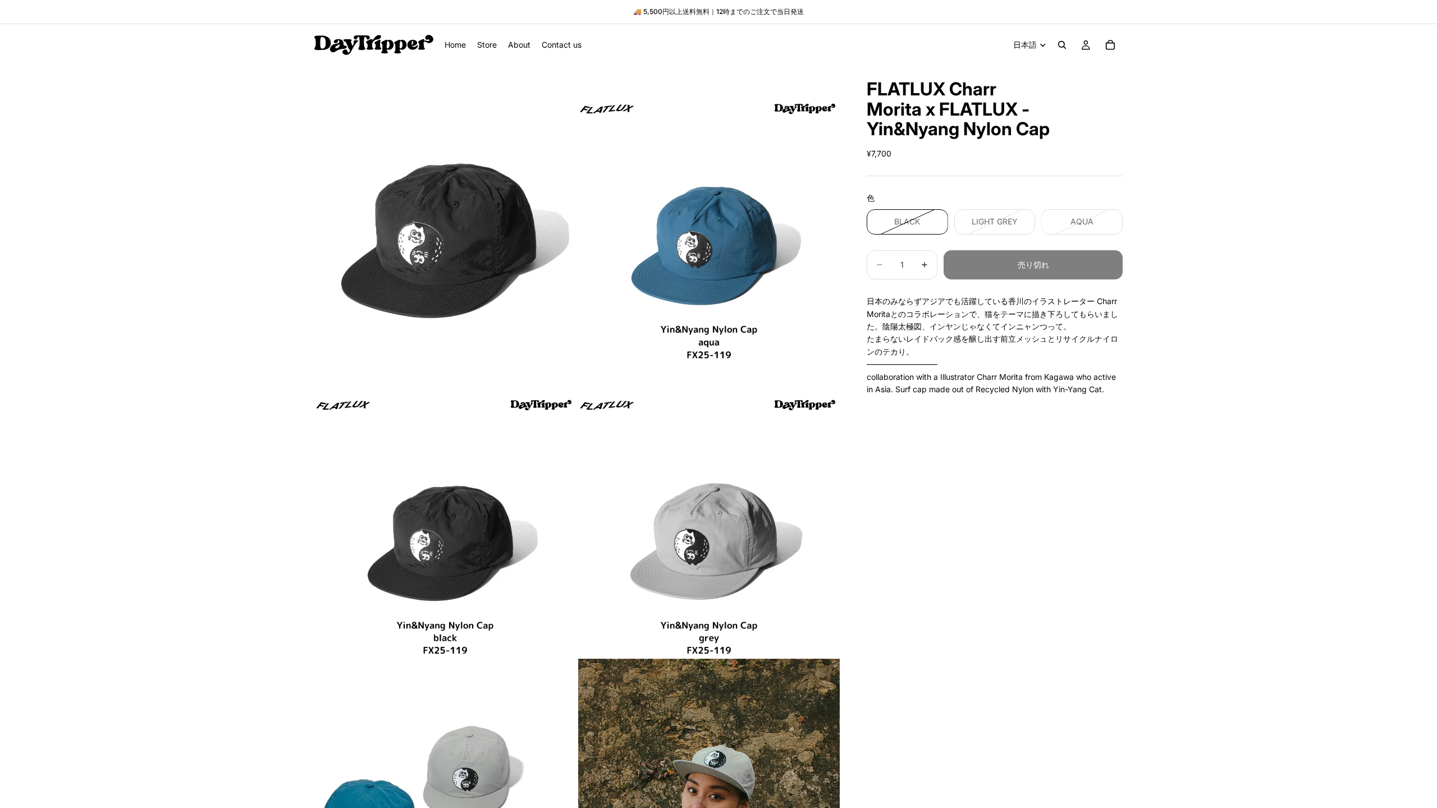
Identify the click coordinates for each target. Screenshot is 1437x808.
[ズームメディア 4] (709, 525)
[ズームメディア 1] (445, 229)
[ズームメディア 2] (709, 229)
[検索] (1062, 45)
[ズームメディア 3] (445, 525)
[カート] (1110, 45)
